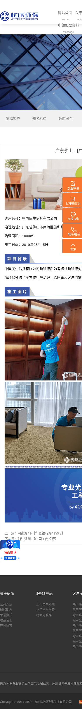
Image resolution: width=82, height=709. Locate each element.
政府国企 (66, 118)
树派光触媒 (44, 615)
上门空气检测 (45, 604)
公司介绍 (6, 604)
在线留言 (6, 625)
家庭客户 (13, 118)
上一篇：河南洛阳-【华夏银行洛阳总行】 (35, 533)
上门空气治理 (45, 609)
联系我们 (6, 620)
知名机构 (39, 118)
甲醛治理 (43, 277)
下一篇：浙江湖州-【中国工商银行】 (31, 538)
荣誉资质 (6, 615)
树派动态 (6, 609)
